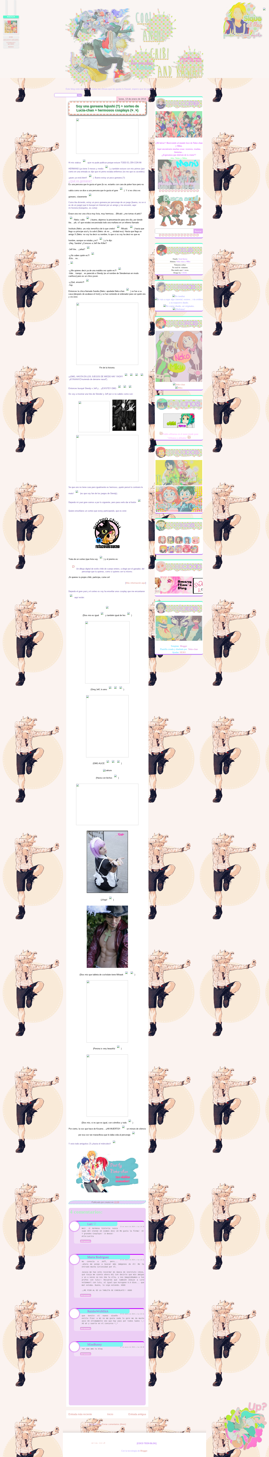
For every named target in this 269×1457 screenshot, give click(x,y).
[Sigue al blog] (242, 38)
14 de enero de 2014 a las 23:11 (132, 1314)
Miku (180, 388)
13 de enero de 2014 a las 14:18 (132, 1227)
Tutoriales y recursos (10, 43)
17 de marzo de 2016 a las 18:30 (132, 1347)
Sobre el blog (179, 162)
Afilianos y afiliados (10, 40)
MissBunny (94, 1344)
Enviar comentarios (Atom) (114, 1424)
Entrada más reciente (80, 1414)
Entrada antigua (137, 1414)
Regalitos (191, 162)
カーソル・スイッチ (98, 1443)
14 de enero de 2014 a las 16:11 (132, 1260)
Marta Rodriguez (98, 1257)
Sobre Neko (168, 162)
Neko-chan (180, 384)
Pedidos (11, 47)
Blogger (143, 1451)
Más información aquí (135, 583)
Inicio (110, 1414)
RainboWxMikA (97, 1311)
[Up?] (245, 1429)
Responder (85, 1241)
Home (11, 37)
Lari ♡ (91, 1224)
